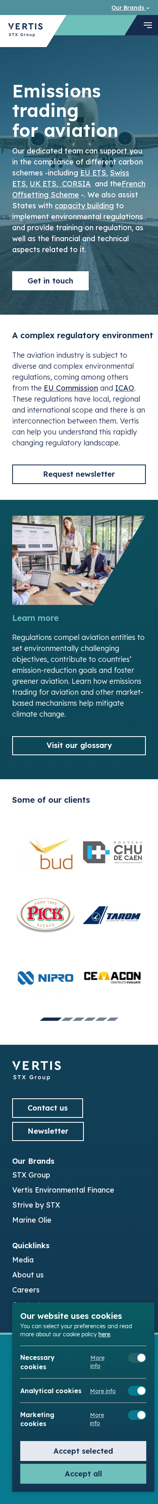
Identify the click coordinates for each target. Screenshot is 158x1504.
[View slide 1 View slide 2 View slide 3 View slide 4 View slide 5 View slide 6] (79, 921)
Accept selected (83, 1451)
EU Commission (71, 388)
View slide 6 (113, 1019)
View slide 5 (101, 1019)
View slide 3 (79, 1019)
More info (97, 1362)
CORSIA (76, 183)
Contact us (48, 1108)
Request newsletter (79, 474)
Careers (26, 1289)
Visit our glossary (79, 745)
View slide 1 (51, 1019)
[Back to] (36, 1078)
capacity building (84, 205)
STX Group (31, 1175)
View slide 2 (67, 1019)
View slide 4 (90, 1019)
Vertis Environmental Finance (63, 1190)
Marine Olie (31, 1220)
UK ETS (43, 183)
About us (28, 1274)
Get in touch (50, 280)
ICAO (124, 388)
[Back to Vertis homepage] (25, 31)
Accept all (83, 1473)
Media (23, 1259)
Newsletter (48, 1131)
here (104, 1334)
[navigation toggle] (148, 25)
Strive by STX (36, 1205)
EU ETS (93, 172)
